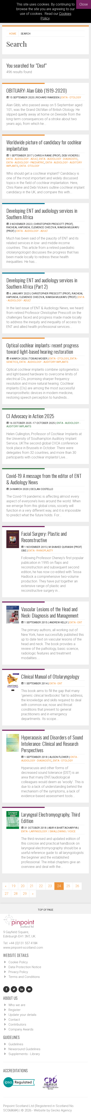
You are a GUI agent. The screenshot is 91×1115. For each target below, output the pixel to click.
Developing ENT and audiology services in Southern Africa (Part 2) (41, 283)
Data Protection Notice (24, 967)
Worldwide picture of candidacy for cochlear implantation (44, 145)
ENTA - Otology (71, 97)
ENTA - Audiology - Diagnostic (58, 158)
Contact (14, 1020)
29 (25, 894)
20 (23, 886)
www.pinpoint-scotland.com (23, 947)
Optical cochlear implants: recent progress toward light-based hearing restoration (42, 348)
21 (32, 886)
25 (68, 886)
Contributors (17, 1024)
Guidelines (15, 1044)
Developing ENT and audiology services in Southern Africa (41, 214)
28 (16, 894)
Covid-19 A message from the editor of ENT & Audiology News (43, 479)
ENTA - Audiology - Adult (22, 158)
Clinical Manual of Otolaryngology (50, 676)
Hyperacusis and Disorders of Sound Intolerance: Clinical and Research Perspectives (52, 743)
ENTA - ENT (75, 622)
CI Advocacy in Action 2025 (30, 416)
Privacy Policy (18, 972)
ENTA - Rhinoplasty (40, 550)
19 (13, 886)
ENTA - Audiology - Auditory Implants (43, 362)
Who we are (16, 1005)
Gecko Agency (61, 1110)
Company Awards (20, 1029)
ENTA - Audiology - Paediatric (25, 162)
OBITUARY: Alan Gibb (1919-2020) (36, 90)
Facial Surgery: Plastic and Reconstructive (44, 537)
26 (77, 886)
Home (12, 33)
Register (14, 1010)
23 (50, 886)
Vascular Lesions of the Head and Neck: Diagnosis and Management (50, 612)
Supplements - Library (24, 1054)
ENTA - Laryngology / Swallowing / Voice (48, 831)
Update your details (22, 1015)
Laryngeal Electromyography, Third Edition (50, 817)
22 (41, 886)
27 (6, 894)
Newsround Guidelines (24, 1049)
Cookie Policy (18, 962)
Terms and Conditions (24, 977)
